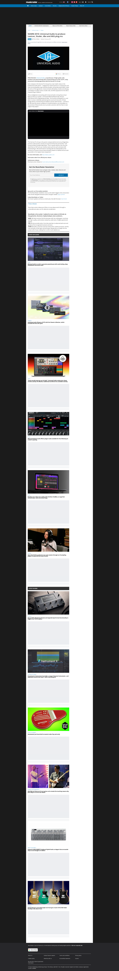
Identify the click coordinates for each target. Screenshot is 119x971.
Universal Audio (40, 78)
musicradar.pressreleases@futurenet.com (53, 162)
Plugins (42, 30)
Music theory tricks (70, 25)
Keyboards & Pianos (64, 6)
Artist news (34, 6)
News (29, 39)
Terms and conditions (65, 955)
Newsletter (66, 73)
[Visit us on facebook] (68, 2)
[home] (28, 5)
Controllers (48, 6)
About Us (30, 955)
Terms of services (47, 179)
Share (31, 73)
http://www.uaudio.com (48, 154)
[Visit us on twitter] (70, 2)
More (81, 6)
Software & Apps (35, 30)
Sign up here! (61, 194)
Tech (29, 30)
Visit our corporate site (76, 945)
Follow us (59, 73)
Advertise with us (48, 958)
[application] (48, 124)
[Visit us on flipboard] (76, 2)
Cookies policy (31, 958)
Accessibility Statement (65, 958)
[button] (90, 2)
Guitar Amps (74, 6)
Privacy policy (78, 955)
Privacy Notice (35, 180)
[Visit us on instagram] (72, 2)
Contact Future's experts (49, 955)
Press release (36, 39)
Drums (55, 6)
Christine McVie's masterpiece (42, 25)
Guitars (41, 6)
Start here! (64, 199)
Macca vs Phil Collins (57, 25)
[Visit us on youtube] (74, 2)
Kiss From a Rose (83, 25)
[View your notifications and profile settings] (85, 2)
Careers (77, 958)
